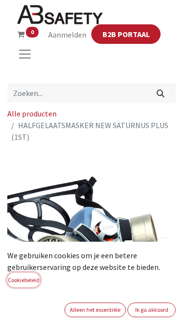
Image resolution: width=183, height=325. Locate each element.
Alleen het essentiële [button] (95, 309)
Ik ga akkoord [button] (151, 309)
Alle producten (32, 113)
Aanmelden (67, 34)
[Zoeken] (161, 93)
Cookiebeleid (24, 280)
